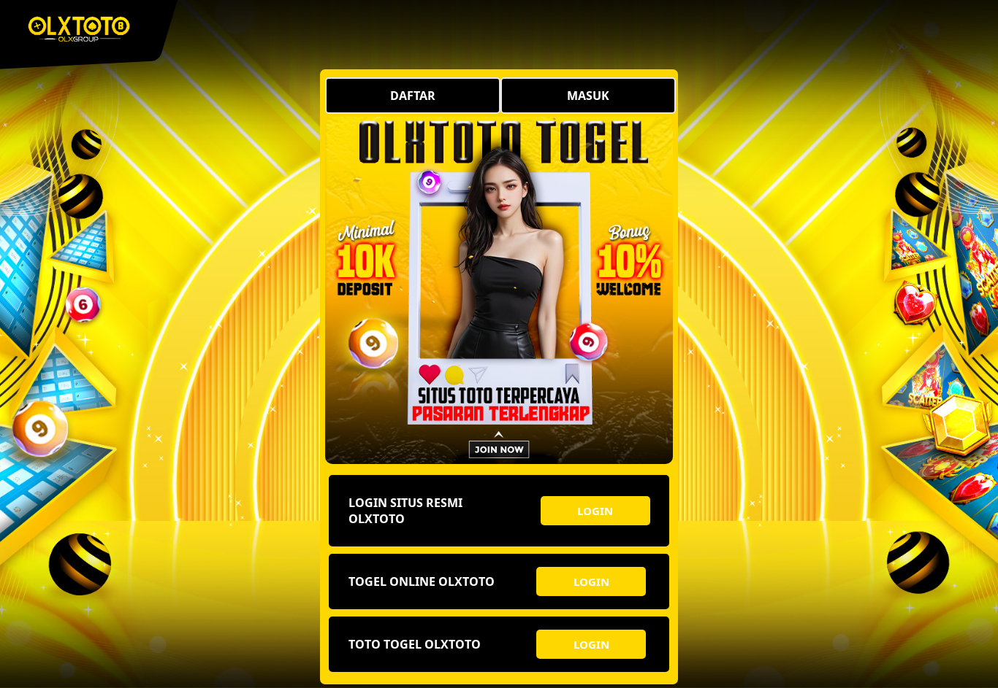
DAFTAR (412, 96)
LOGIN (595, 510)
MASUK (588, 96)
